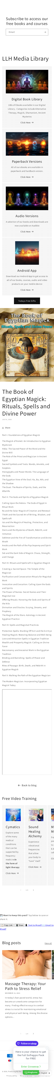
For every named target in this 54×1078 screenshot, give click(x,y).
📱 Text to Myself (33, 925)
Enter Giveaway (30, 1066)
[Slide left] (21, 890)
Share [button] (7, 427)
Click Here (26, 122)
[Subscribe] (45, 32)
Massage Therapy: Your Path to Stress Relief (25, 986)
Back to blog (29, 785)
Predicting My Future (16, 1071)
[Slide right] (33, 890)
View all (48, 943)
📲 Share (19, 925)
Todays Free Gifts (27, 301)
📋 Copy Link (7, 925)
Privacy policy (11, 1076)
